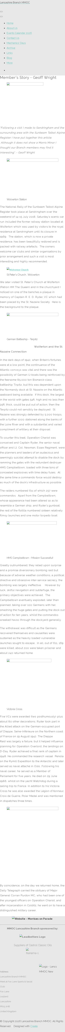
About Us (12, 28)
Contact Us (13, 38)
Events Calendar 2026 (19, 33)
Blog (9, 57)
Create (34, 1026)
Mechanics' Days (16, 43)
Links (9, 52)
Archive (11, 48)
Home (10, 23)
